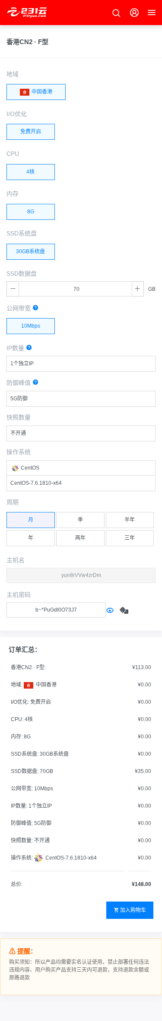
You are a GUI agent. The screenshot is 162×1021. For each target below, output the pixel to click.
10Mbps (30, 326)
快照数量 (18, 417)
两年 (80, 538)
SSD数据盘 (21, 273)
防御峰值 (19, 382)
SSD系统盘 (21, 233)
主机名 (15, 560)
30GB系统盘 (30, 251)
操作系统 (18, 451)
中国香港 (41, 92)
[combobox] (81, 364)
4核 (30, 172)
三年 (129, 538)
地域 (12, 74)
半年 (129, 520)
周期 (12, 502)
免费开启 (30, 132)
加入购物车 (133, 910)
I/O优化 (16, 113)
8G (30, 212)
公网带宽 (19, 308)
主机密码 (18, 594)
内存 (12, 193)
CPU (12, 153)
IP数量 (16, 348)
